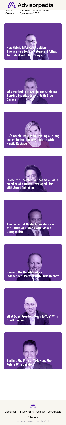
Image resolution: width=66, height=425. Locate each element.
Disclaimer (10, 411)
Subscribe (32, 417)
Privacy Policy (26, 411)
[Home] (30, 4)
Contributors (54, 411)
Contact (40, 411)
